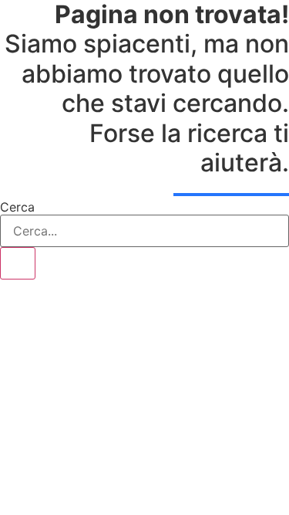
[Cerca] (17, 263)
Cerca (17, 207)
